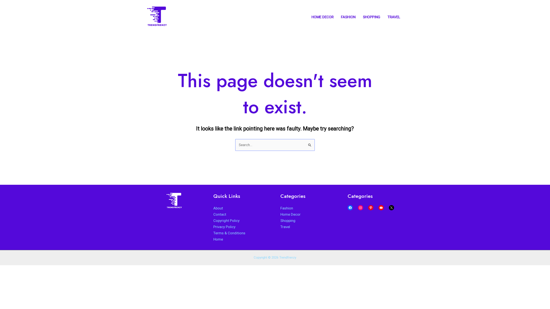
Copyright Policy (226, 220)
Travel (285, 227)
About (218, 208)
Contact (219, 214)
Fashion (286, 208)
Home (218, 239)
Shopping (287, 220)
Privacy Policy (224, 227)
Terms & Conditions (229, 233)
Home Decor (290, 214)
